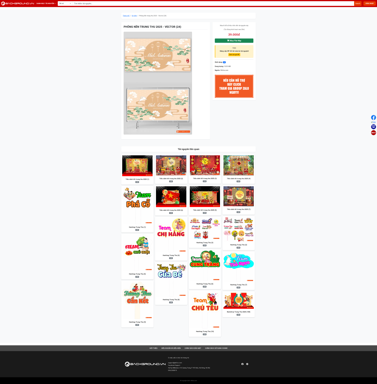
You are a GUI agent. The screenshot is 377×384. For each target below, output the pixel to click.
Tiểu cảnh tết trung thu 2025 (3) (205, 178)
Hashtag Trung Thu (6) (204, 284)
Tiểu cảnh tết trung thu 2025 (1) (137, 179)
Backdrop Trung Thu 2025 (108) (238, 312)
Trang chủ (126, 16)
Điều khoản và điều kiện (171, 348)
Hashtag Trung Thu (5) (137, 274)
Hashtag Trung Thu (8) (171, 300)
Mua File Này (235, 40)
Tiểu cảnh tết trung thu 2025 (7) (238, 209)
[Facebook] (242, 364)
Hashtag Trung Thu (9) (137, 322)
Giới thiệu (153, 348)
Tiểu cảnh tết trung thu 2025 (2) (171, 179)
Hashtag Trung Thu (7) (238, 285)
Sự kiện (134, 16)
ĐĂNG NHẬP (370, 3)
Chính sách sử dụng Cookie (216, 348)
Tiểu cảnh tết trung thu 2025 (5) (205, 210)
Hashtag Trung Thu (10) (205, 331)
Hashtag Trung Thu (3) (204, 243)
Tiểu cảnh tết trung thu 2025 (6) (171, 210)
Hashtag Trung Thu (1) (137, 227)
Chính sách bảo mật (193, 348)
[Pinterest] (247, 364)
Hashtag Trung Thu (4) (171, 255)
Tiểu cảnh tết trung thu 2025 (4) (238, 179)
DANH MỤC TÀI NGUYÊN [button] (46, 3)
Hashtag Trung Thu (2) (238, 245)
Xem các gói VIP (234, 54)
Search (357, 3)
